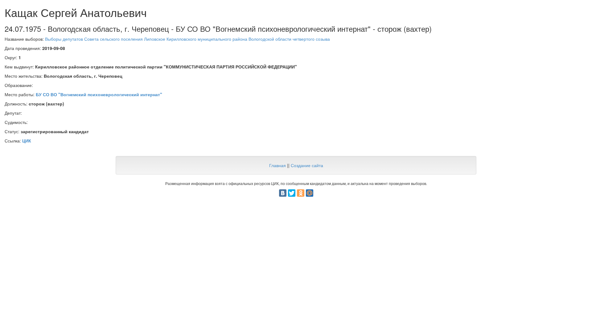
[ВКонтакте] (282, 193)
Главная (277, 165)
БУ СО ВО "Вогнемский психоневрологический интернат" (99, 94)
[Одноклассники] (300, 193)
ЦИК (26, 141)
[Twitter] (291, 193)
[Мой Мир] (309, 193)
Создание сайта (307, 165)
